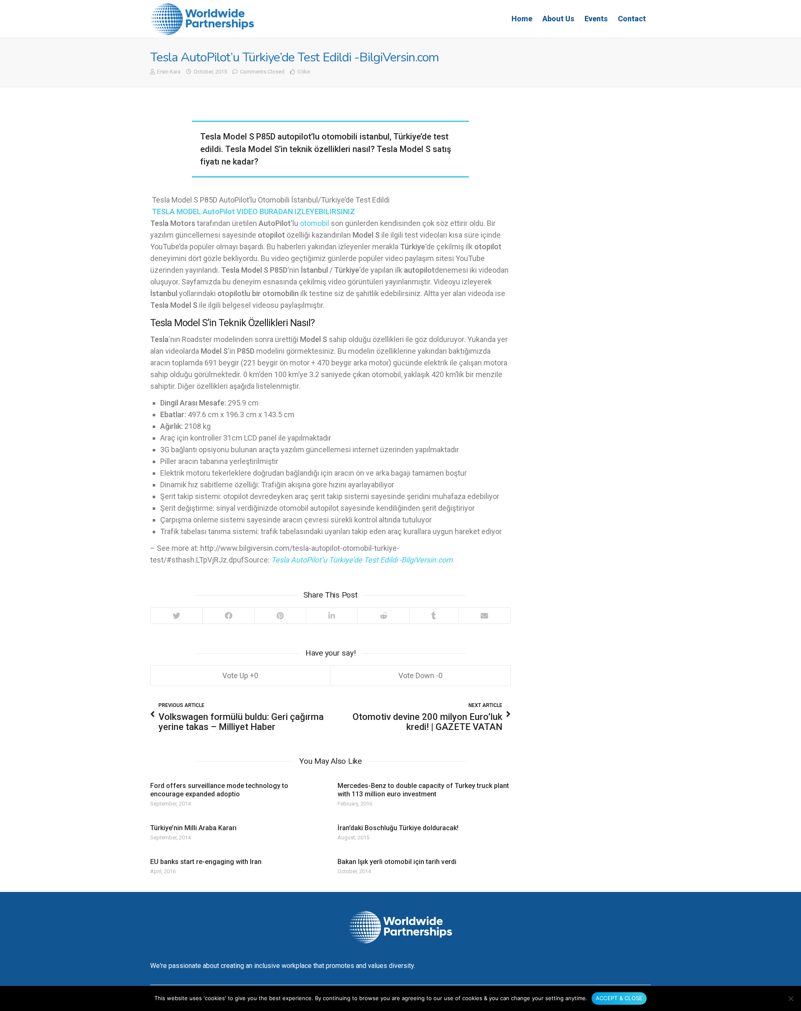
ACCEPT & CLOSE (619, 998)
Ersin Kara (169, 71)
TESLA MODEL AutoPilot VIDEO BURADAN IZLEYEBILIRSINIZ (253, 211)
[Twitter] (176, 615)
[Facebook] (228, 615)
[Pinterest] (280, 615)
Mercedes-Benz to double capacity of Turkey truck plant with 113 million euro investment (423, 790)
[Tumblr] (433, 615)
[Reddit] (383, 615)
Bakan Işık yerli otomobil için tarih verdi (397, 862)
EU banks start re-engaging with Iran (206, 862)
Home (521, 18)
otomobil (314, 223)
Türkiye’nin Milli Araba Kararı (193, 828)
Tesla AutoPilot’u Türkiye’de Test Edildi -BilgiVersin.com (362, 559)
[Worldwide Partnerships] (202, 19)
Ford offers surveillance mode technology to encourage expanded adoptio (219, 790)
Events (596, 18)
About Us (558, 18)
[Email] (484, 615)
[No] (790, 998)
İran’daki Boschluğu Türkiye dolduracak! (398, 828)
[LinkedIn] (331, 615)
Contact (632, 18)
